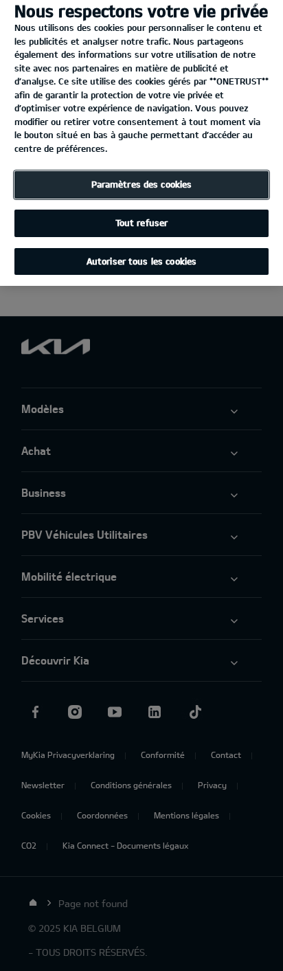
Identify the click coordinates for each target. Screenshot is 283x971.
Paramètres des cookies (141, 184)
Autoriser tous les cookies (141, 261)
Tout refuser (141, 222)
